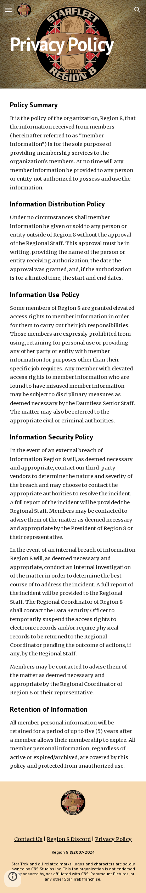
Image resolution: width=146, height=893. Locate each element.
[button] (8, 9)
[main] (73, 44)
